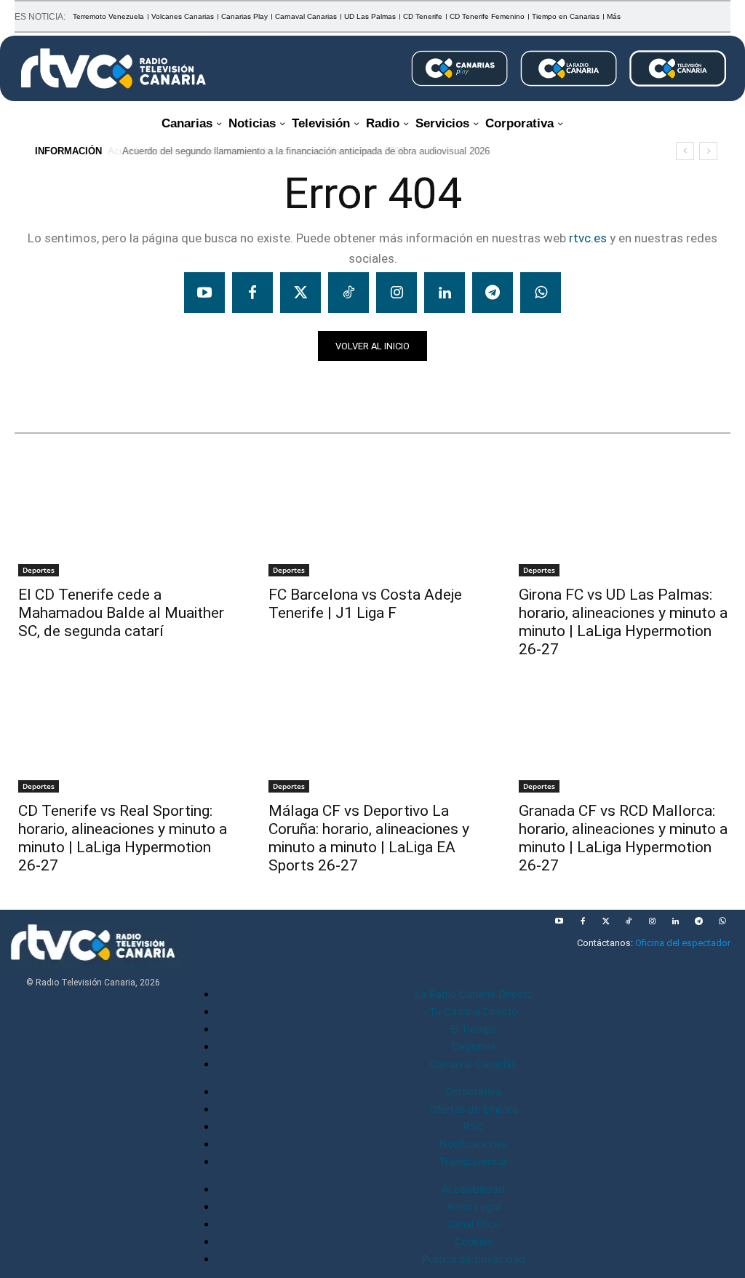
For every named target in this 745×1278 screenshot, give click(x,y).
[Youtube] (204, 292)
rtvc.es (588, 238)
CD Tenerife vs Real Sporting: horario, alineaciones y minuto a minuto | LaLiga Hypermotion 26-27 (122, 838)
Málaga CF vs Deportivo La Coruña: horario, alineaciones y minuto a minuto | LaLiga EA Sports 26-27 (368, 838)
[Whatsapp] (540, 292)
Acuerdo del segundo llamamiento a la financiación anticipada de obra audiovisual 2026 (303, 151)
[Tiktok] (348, 292)
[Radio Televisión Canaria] (113, 68)
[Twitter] (300, 292)
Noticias (42, 386)
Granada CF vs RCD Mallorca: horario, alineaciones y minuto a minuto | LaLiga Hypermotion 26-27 (623, 838)
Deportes (39, 570)
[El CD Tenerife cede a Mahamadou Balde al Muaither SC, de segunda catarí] (122, 522)
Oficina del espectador (682, 942)
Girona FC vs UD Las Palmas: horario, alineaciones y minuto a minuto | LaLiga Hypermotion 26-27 (623, 622)
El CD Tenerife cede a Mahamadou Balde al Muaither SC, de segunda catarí (121, 613)
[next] (708, 151)
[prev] (685, 151)
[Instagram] (396, 292)
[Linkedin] (444, 292)
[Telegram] (492, 292)
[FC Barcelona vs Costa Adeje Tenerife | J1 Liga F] (372, 522)
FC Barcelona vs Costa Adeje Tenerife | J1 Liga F (365, 604)
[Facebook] (252, 292)
